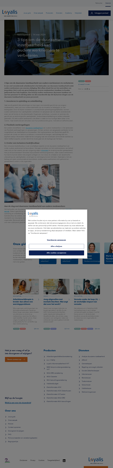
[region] (56, 234)
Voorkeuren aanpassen (56, 240)
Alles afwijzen (56, 246)
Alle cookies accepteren (56, 253)
